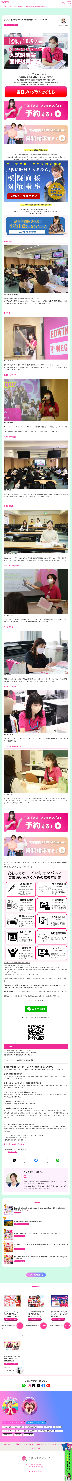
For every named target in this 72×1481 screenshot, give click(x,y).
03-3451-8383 (12, 1152)
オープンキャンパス (11, 25)
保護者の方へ (8, 1444)
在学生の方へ (52, 1444)
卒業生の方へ (18, 1444)
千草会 (39, 1448)
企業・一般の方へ (29, 1444)
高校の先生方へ (41, 1444)
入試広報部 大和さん (33, 1172)
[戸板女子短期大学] (5, 2)
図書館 (33, 1448)
